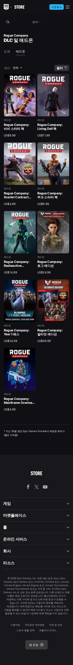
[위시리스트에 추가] (31, 78)
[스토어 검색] (8, 22)
